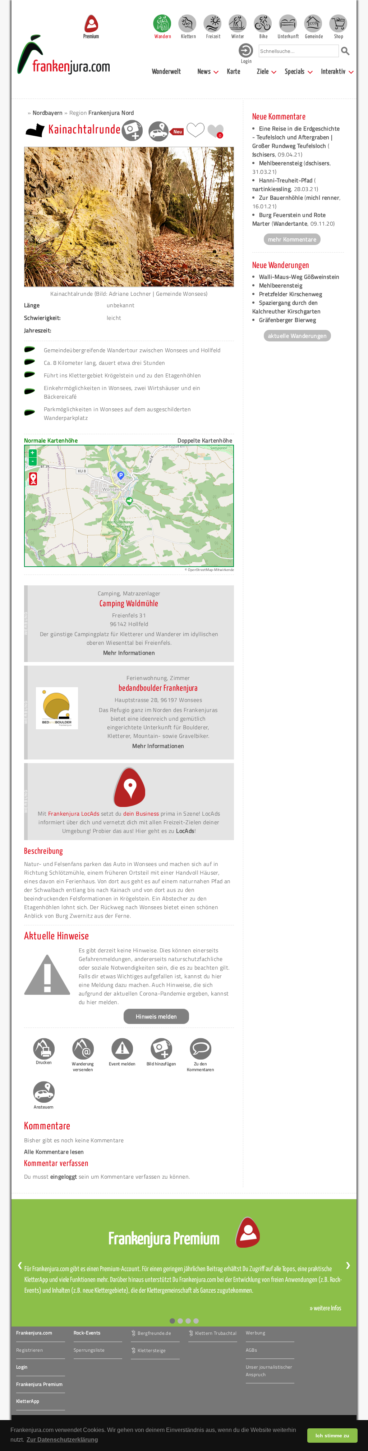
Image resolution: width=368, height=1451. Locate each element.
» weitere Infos (325, 1308)
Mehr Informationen (129, 652)
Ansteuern (44, 1106)
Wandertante (290, 223)
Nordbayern (48, 112)
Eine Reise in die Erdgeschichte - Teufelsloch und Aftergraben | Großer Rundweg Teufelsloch (296, 137)
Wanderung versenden (83, 1066)
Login (22, 1366)
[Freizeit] (212, 23)
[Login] (246, 56)
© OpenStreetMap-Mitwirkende (209, 569)
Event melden (122, 1063)
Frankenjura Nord (111, 112)
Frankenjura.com (34, 1332)
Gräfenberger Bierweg (287, 320)
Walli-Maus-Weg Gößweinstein (299, 276)
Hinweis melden (156, 1016)
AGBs (251, 1349)
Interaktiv (333, 71)
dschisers (263, 154)
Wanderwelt (166, 71)
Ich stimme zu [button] (332, 1435)
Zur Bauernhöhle (281, 197)
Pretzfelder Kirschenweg (290, 294)
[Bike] (263, 23)
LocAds (185, 830)
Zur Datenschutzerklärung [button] (62, 1440)
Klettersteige (152, 1350)
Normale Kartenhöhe (51, 440)
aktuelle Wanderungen (297, 335)
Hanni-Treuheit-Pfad (286, 180)
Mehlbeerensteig (280, 163)
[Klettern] (187, 23)
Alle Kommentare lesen (54, 1151)
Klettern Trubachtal (215, 1333)
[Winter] (238, 23)
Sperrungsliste (89, 1349)
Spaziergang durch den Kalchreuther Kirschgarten (286, 307)
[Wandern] (162, 23)
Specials (295, 71)
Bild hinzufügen (161, 1063)
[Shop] (338, 23)
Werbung (255, 1332)
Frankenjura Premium (39, 1384)
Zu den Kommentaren (200, 1066)
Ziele (263, 71)
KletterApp (27, 1401)
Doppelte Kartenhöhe (205, 440)
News (204, 71)
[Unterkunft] (288, 23)
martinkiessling (271, 189)
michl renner (322, 197)
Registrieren (29, 1349)
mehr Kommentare (292, 239)
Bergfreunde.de (154, 1333)
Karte (233, 71)
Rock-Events (87, 1332)
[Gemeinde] (313, 23)
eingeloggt (63, 1176)
